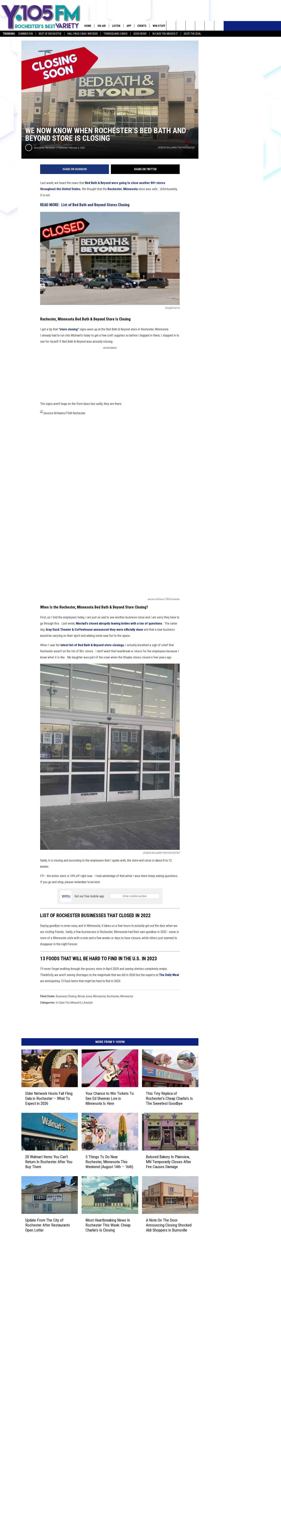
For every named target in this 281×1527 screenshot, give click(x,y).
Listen (116, 25)
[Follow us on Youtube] (219, 26)
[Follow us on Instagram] (200, 26)
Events (141, 25)
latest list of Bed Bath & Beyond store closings (92, 645)
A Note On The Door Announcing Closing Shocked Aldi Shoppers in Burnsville (169, 1225)
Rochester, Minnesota (120, 996)
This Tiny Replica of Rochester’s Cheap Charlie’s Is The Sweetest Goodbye (169, 1098)
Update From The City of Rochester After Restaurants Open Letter (47, 1225)
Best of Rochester (50, 33)
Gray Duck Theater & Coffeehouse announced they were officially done (94, 629)
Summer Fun (25, 33)
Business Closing (66, 996)
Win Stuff (159, 25)
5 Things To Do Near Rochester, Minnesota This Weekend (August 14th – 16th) (109, 1162)
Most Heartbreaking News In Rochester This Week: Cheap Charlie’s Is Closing (108, 1225)
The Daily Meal (169, 975)
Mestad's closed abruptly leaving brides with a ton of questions (119, 623)
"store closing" (68, 329)
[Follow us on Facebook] (190, 26)
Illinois (81, 996)
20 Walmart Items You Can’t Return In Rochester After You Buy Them (48, 1162)
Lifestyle (87, 1002)
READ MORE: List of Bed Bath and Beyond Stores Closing (84, 205)
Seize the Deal (192, 33)
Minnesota (130, 189)
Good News (140, 33)
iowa (89, 996)
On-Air (101, 25)
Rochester (115, 189)
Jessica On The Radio (44, 147)
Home (87, 25)
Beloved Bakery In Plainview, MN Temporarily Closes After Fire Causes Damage (168, 1162)
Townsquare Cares (116, 33)
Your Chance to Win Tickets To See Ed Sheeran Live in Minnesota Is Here (109, 1098)
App (129, 25)
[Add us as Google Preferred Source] (180, 26)
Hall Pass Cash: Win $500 (82, 33)
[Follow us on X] (209, 26)
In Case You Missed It (68, 1002)
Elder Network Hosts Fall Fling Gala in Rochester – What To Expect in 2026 (48, 1098)
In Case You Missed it (165, 33)
